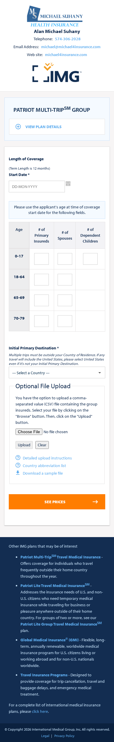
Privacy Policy (64, 736)
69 (22, 297)
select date (68, 184)
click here (40, 711)
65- (17, 297)
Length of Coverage (26, 158)
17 (21, 256)
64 (22, 276)
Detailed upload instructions (47, 458)
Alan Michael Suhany (57, 31)
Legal (45, 736)
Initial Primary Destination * (34, 348)
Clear (42, 444)
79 (22, 318)
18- (17, 276)
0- (17, 256)
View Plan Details (43, 126)
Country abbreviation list (44, 465)
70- (17, 318)
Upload (24, 444)
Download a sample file (43, 473)
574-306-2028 (68, 38)
